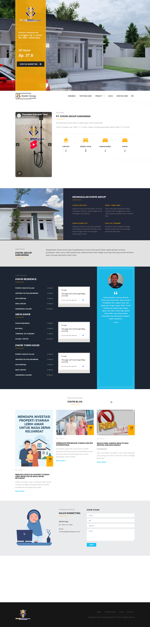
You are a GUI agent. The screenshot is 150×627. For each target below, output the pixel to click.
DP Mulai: (25, 50)
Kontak (130, 612)
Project (99, 96)
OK (83, 300)
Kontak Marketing (29, 64)
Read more (19, 491)
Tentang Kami (85, 96)
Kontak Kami (122, 96)
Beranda (72, 96)
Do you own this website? (69, 300)
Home (99, 612)
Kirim (91, 545)
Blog (110, 96)
